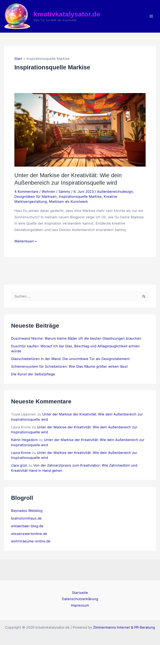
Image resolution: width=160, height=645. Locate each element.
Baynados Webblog (26, 511)
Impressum (80, 605)
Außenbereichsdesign (115, 191)
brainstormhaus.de (26, 518)
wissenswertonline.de (29, 534)
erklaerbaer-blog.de (27, 526)
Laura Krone (21, 453)
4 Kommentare (26, 191)
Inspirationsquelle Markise (80, 196)
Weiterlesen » (25, 241)
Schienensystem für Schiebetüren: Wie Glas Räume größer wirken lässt (69, 366)
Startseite (80, 593)
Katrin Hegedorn (24, 440)
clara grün (19, 465)
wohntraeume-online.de (30, 541)
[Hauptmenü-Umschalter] (151, 16)
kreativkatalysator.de (67, 14)
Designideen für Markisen (35, 196)
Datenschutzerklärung (80, 599)
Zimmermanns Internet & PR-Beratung (124, 627)
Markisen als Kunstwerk (68, 201)
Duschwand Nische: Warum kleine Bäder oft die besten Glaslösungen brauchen (76, 338)
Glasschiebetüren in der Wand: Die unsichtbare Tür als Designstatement (70, 359)
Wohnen (48, 191)
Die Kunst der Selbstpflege (33, 374)
